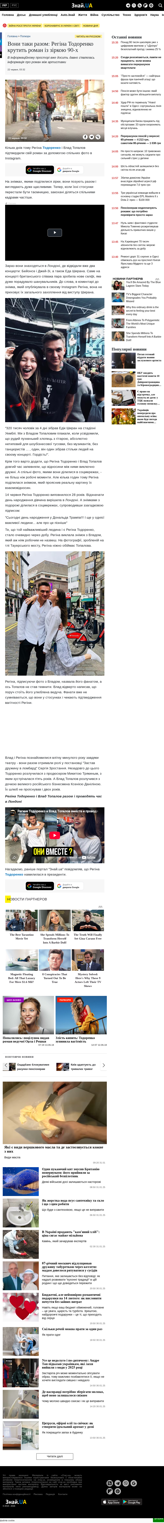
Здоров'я (140, 15)
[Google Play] (131, 1501)
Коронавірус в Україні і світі (62, 26)
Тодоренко (52, 147)
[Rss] (140, 5)
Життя (82, 15)
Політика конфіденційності (16, 1494)
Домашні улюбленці (43, 15)
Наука (154, 15)
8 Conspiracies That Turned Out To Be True (54, 978)
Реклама (38, 1494)
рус (14, 5)
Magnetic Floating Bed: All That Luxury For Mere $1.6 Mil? (21, 978)
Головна (8, 15)
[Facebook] (85, 137)
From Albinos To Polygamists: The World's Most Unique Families (143, 324)
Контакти (62, 1494)
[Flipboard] (145, 5)
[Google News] (134, 1483)
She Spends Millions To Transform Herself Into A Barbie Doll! (54, 938)
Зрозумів (158, 1518)
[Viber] (134, 5)
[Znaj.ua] (82, 5)
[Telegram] (128, 5)
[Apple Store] (111, 1501)
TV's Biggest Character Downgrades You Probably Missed (141, 298)
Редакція (50, 1494)
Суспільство (110, 15)
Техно (127, 15)
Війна (94, 15)
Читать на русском (88, 36)
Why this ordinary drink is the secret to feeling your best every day (142, 311)
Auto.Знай (68, 15)
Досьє (21, 15)
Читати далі (55, 1456)
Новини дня (90, 26)
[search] (160, 5)
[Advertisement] (54, 730)
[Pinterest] (151, 5)
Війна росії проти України (25, 26)
